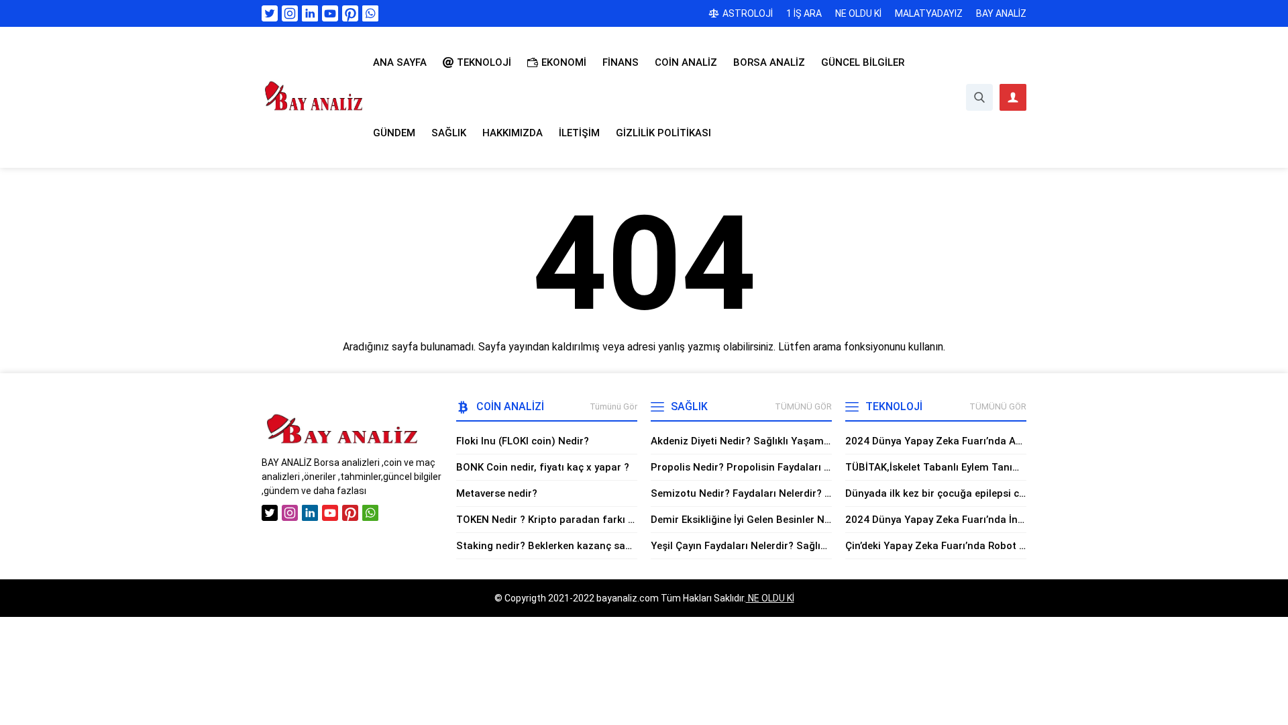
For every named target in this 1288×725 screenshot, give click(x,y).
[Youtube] (330, 13)
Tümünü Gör (613, 406)
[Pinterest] (350, 13)
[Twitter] (270, 13)
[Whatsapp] (370, 13)
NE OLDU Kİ (770, 598)
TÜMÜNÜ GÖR (803, 406)
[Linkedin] (310, 13)
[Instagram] (290, 13)
